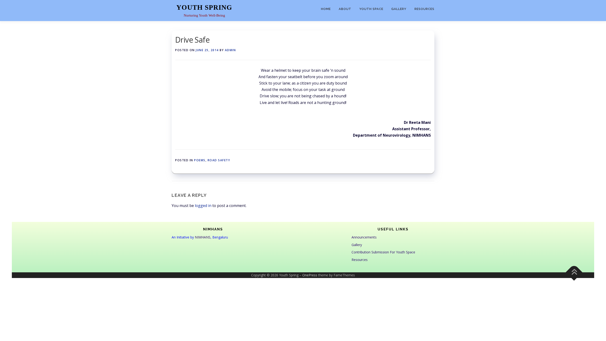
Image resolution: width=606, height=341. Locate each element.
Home (326, 9)
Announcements (364, 237)
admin (230, 50)
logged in (203, 205)
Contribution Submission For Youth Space (383, 252)
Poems (199, 160)
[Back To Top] (574, 272)
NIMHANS (202, 237)
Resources (424, 9)
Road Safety (219, 160)
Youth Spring (204, 7)
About (345, 9)
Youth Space (371, 9)
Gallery (398, 9)
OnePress (309, 275)
